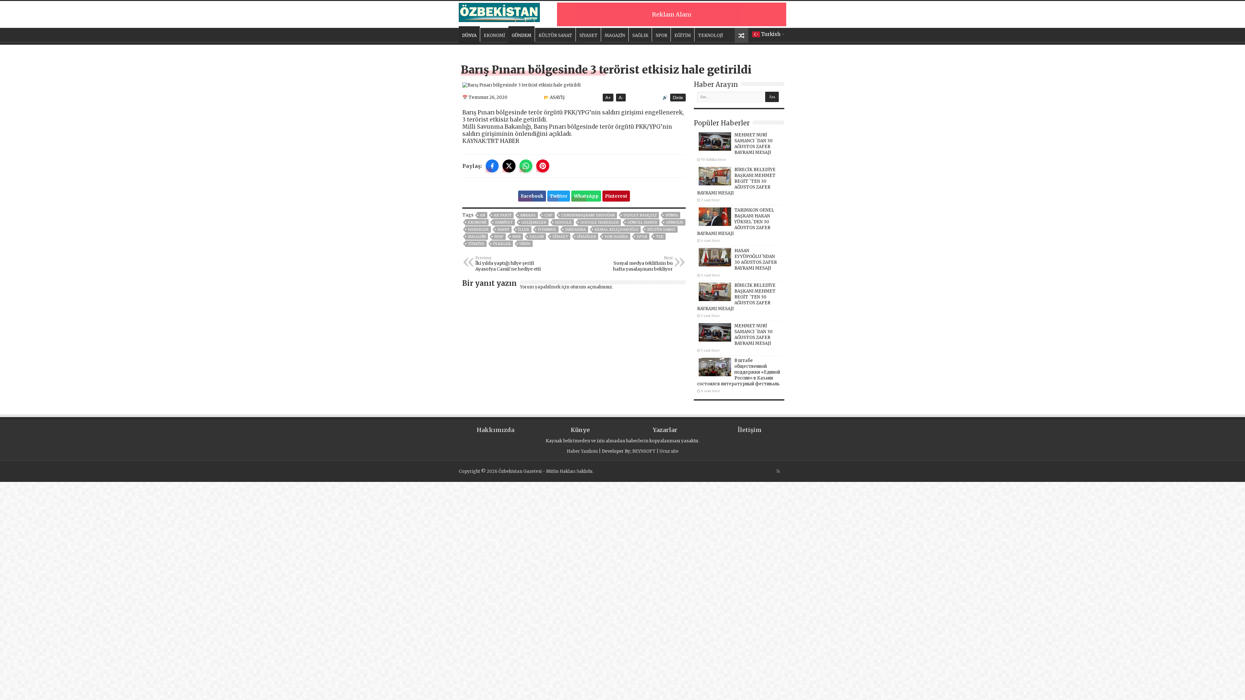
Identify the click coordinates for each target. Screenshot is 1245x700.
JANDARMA (575, 229)
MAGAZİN (615, 35)
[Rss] (778, 471)
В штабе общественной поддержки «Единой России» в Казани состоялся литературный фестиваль (738, 372)
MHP (499, 236)
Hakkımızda (495, 430)
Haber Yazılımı (582, 451)
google (563, 222)
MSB (516, 236)
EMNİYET (504, 222)
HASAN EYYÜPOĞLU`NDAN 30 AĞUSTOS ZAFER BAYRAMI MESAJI (755, 259)
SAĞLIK (640, 35)
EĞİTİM (682, 35)
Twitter (558, 196)
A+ (608, 97)
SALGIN (536, 236)
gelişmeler (533, 222)
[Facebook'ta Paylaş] (492, 165)
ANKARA (528, 215)
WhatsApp (586, 196)
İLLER (523, 229)
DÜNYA (469, 35)
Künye (580, 430)
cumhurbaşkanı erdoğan (588, 215)
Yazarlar (665, 430)
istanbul (547, 229)
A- (621, 97)
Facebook (532, 196)
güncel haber (642, 222)
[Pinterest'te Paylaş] (542, 165)
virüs (524, 243)
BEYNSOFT (644, 451)
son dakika (616, 236)
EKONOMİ (494, 35)
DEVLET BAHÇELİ (640, 215)
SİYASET (588, 35)
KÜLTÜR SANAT (555, 35)
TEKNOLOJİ (710, 35)
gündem (674, 222)
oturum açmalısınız (591, 287)
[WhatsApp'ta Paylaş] (525, 165)
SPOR (661, 35)
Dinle (678, 97)
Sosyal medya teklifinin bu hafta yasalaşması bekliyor (643, 264)
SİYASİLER (586, 236)
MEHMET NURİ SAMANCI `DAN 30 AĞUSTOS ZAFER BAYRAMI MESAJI (753, 143)
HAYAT (503, 229)
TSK (659, 236)
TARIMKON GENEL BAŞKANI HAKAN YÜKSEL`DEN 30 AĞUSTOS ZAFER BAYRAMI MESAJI (735, 221)
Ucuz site (669, 451)
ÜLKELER (502, 243)
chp (548, 215)
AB (482, 215)
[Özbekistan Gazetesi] (499, 11)
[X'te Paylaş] (509, 165)
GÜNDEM (521, 35)
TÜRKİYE (476, 243)
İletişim (750, 430)
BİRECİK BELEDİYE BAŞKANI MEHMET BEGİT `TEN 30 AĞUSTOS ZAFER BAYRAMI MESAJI (736, 181)
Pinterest (616, 196)
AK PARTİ (502, 215)
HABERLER (478, 229)
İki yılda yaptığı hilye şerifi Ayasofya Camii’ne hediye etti (508, 264)
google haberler (599, 222)
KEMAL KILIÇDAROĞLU (616, 229)
